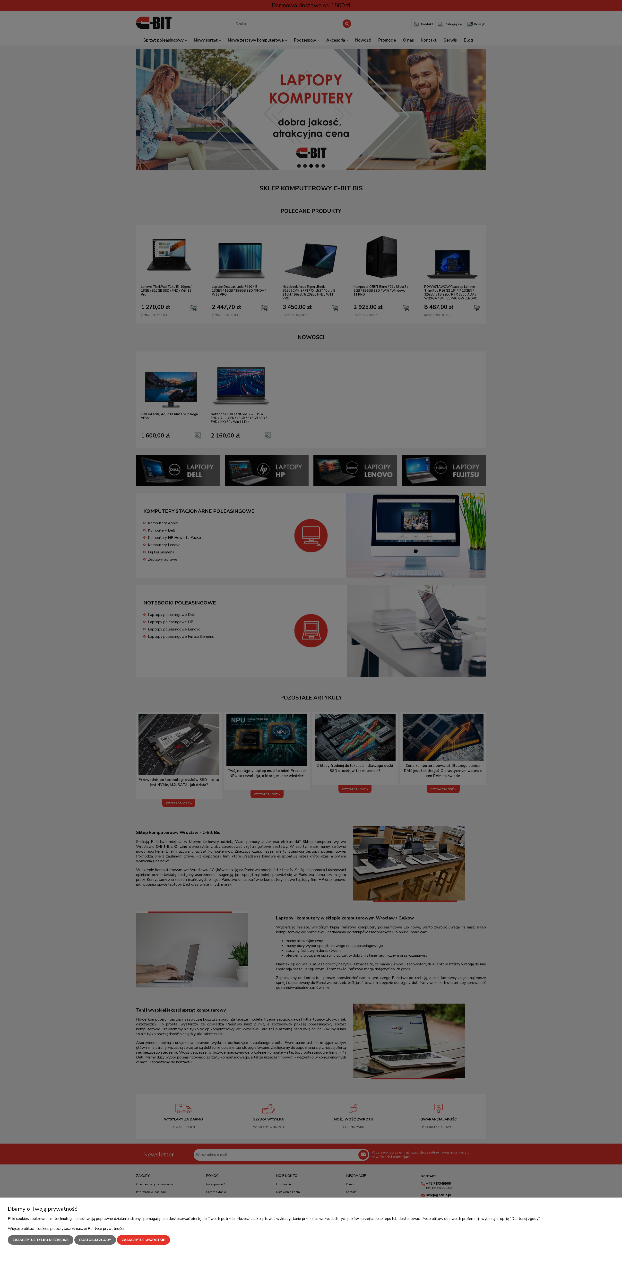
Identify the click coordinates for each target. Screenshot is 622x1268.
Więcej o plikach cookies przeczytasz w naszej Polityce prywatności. (66, 1228)
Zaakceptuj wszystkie (143, 1240)
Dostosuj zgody (95, 1240)
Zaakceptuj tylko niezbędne (41, 1240)
